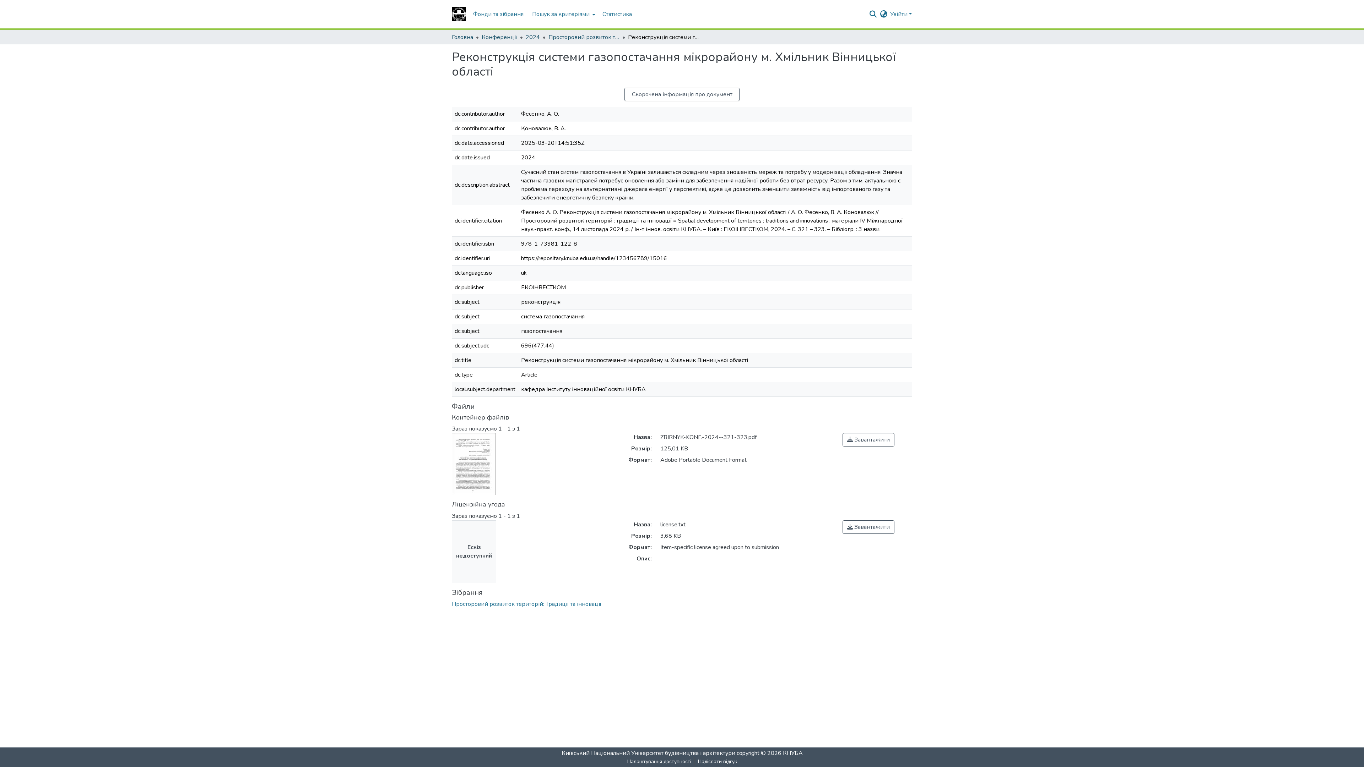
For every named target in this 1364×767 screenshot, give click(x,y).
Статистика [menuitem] (617, 14)
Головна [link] (462, 37)
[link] (868, 439)
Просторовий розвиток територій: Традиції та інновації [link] (583, 37)
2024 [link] (533, 37)
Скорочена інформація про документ (682, 94)
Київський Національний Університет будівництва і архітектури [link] (648, 753)
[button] (459, 14)
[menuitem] (563, 14)
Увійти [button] (899, 14)
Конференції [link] (499, 37)
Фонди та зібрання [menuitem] (498, 14)
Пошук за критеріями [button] (561, 14)
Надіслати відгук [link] (717, 761)
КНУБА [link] (793, 753)
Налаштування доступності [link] (659, 761)
